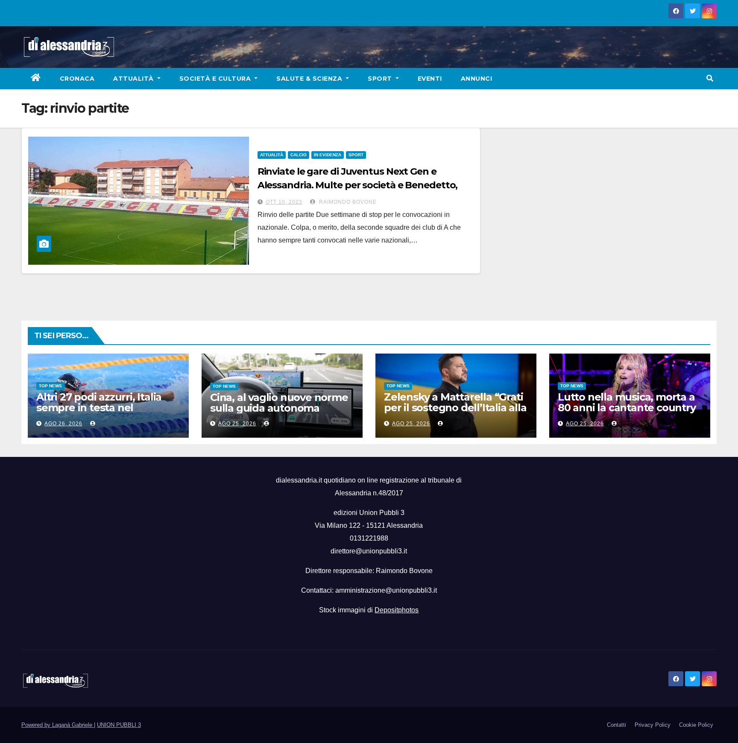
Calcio (298, 154)
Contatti (616, 725)
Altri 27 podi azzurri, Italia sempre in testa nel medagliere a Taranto (98, 407)
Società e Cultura (216, 78)
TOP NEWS (50, 385)
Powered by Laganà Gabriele (57, 725)
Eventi (430, 78)
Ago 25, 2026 (237, 424)
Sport (381, 78)
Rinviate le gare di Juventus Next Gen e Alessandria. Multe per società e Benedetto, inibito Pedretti (358, 185)
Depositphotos (397, 610)
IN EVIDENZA (327, 154)
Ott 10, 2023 (284, 202)
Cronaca (77, 78)
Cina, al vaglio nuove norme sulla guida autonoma (279, 402)
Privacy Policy (653, 725)
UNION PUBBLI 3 (119, 725)
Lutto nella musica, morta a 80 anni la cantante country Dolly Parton (627, 407)
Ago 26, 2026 (63, 424)
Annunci (476, 78)
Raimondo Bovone (347, 202)
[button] (709, 78)
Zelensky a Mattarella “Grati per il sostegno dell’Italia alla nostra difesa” (455, 407)
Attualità (134, 78)
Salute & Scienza (310, 78)
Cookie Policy (696, 725)
